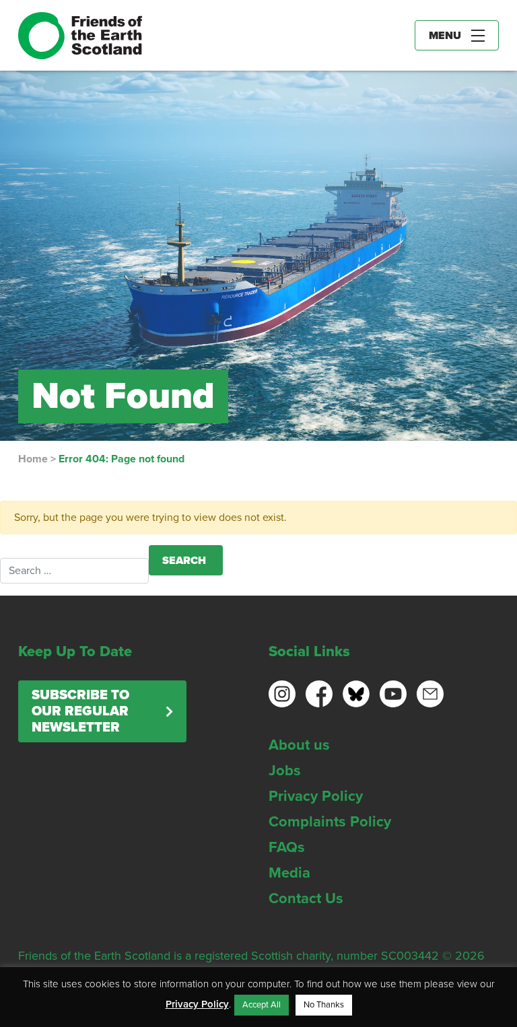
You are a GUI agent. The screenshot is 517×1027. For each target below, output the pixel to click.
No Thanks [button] (324, 1004)
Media (289, 873)
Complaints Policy (330, 821)
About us (299, 745)
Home (33, 459)
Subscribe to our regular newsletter (80, 711)
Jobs (285, 770)
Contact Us (306, 898)
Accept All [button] (261, 1004)
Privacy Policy (316, 796)
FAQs (287, 847)
